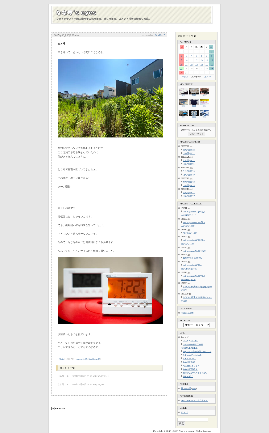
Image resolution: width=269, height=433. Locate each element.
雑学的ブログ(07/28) (192, 258)
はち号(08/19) (189, 175)
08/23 (183, 95)
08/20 (183, 106)
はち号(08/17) (189, 196)
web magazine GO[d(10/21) (194, 251)
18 (191, 64)
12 (196, 60)
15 (212, 60)
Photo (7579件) (187, 313)
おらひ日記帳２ (190, 369)
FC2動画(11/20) (190, 233)
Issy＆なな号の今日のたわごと (197, 351)
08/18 (204, 106)
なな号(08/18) (189, 182)
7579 (194, 388)
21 (207, 64)
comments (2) (81, 359)
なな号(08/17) (189, 192)
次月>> (207, 77)
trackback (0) (94, 359)
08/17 (183, 117)
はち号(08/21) (189, 164)
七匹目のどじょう (191, 366)
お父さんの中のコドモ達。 (195, 373)
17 (186, 64)
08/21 (204, 95)
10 (186, 60)
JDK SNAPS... (189, 358)
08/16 (194, 117)
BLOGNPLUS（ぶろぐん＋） (194, 400)
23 (181, 68)
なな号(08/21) (189, 160)
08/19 (194, 106)
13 (201, 60)
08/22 (194, 95)
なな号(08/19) (189, 171)
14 (207, 60)
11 (191, 60)
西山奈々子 (160, 35)
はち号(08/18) (189, 185)
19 (196, 64)
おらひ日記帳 (189, 362)
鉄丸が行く (188, 376)
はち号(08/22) (189, 153)
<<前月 (185, 77)
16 (181, 64)
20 (201, 64)
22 (212, 64)
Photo (61, 359)
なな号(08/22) (189, 150)
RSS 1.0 (184, 412)
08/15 (204, 117)
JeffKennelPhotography (192, 355)
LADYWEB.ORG (190, 341)
